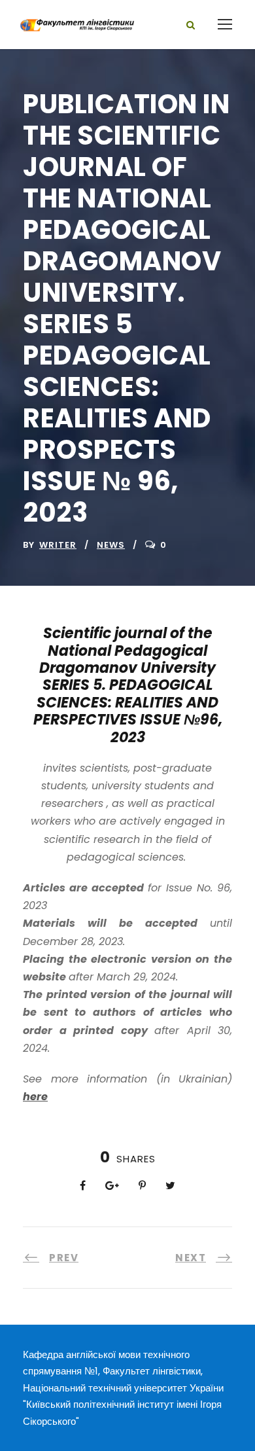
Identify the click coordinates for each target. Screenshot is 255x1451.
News (111, 545)
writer (57, 545)
